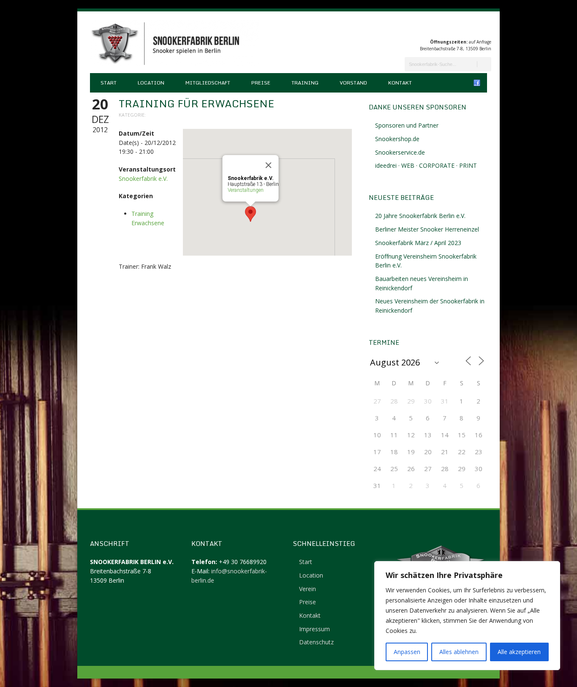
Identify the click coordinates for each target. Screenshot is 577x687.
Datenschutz (316, 642)
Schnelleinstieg (324, 543)
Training (304, 83)
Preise (260, 83)
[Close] (269, 165)
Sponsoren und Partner (406, 125)
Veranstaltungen (246, 190)
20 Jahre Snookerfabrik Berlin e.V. (420, 216)
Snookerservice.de (400, 152)
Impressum (314, 629)
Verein (307, 589)
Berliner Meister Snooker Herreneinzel (427, 229)
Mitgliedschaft (207, 83)
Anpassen (407, 652)
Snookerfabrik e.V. (143, 178)
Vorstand (353, 83)
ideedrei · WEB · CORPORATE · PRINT (426, 165)
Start (109, 83)
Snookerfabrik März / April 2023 (418, 243)
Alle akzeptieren (519, 652)
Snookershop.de (397, 139)
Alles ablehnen (459, 652)
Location (151, 83)
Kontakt (400, 83)
